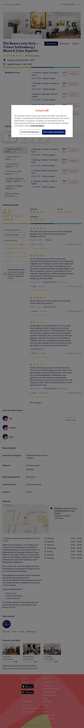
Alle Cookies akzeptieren (53, 132)
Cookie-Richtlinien (37, 126)
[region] (42, 121)
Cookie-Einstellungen (30, 132)
